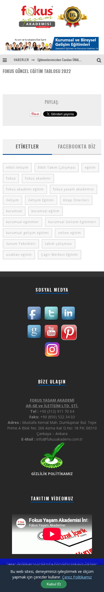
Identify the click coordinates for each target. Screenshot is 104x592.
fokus (11, 178)
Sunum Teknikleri (21, 243)
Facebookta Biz (77, 146)
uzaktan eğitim (19, 254)
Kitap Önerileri (76, 200)
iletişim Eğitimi (41, 200)
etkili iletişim (17, 167)
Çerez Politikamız (77, 577)
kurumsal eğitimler (22, 222)
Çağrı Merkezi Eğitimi (59, 254)
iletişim (12, 200)
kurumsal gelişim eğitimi (27, 233)
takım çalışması (58, 243)
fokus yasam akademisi (73, 189)
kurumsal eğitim (45, 211)
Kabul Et (54, 584)
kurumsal (14, 211)
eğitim (90, 167)
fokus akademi (38, 178)
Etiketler (27, 146)
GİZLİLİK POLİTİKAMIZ (52, 473)
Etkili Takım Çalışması (56, 167)
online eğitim (69, 233)
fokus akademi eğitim (25, 189)
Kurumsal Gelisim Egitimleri (72, 222)
